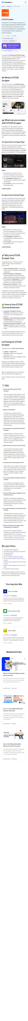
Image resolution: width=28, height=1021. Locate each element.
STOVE (24, 57)
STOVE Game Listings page (16, 176)
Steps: (4, 170)
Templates (9, 6)
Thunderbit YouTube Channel (11, 569)
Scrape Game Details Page (13, 195)
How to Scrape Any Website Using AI (13, 556)
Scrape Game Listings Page (13, 142)
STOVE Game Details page (16, 233)
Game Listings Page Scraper (14, 145)
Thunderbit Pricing (8, 553)
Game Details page (16, 321)
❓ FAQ (5, 385)
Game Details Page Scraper (11, 198)
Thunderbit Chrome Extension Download (14, 551)
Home (3, 6)
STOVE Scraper (8, 84)
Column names (6, 188)
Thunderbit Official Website (11, 549)
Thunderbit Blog (15, 530)
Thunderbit (6, 89)
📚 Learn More (8, 546)
